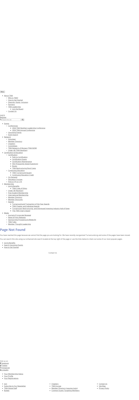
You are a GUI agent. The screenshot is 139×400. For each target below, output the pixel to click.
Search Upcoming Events (13, 245)
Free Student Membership (18, 193)
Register (3, 117)
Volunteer (12, 139)
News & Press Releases (17, 217)
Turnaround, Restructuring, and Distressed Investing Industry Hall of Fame (41, 208)
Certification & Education (13, 153)
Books (14, 166)
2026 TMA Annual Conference (23, 130)
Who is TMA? (13, 98)
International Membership (18, 195)
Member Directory (15, 141)
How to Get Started (15, 100)
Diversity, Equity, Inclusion (18, 102)
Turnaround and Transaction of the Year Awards (30, 204)
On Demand (12, 177)
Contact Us (12, 111)
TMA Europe (56, 386)
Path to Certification (19, 157)
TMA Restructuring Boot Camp (24, 168)
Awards (11, 202)
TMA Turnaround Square (22, 173)
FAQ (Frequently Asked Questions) (25, 164)
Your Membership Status (13, 374)
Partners (11, 104)
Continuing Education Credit (23, 175)
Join (5, 384)
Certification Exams (19, 159)
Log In (2, 115)
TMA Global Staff (10, 388)
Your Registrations (11, 378)
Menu (2, 92)
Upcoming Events (14, 132)
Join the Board (17, 109)
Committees (12, 146)
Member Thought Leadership (19, 224)
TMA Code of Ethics (19, 188)
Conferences (13, 126)
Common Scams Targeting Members (65, 390)
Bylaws (6, 390)
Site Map (102, 386)
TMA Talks (12, 222)
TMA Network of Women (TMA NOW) (22, 148)
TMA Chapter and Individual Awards (25, 206)
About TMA (8, 96)
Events (6, 123)
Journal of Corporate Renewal (19, 215)
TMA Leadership (14, 107)
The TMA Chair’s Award (21, 211)
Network (7, 137)
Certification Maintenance (22, 161)
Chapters (11, 144)
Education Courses (15, 179)
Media (6, 213)
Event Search (13, 135)
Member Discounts (15, 199)
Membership (9, 184)
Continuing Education (16, 170)
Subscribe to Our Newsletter (15, 386)
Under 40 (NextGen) (15, 191)
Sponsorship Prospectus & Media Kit (22, 220)
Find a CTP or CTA (15, 182)
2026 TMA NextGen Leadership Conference (28, 128)
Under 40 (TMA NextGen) (17, 150)
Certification (12, 155)
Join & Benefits (13, 186)
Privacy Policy (104, 388)
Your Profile (8, 376)
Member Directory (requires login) (64, 388)
